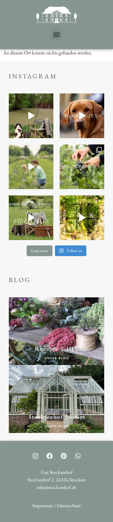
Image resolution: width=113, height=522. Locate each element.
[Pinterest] (63, 456)
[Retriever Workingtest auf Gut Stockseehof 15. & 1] (82, 115)
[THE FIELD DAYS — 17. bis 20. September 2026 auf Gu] (31, 217)
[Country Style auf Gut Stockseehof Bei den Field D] (31, 115)
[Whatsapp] (78, 456)
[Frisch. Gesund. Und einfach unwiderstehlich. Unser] (82, 166)
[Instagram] (35, 456)
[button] (56, 34)
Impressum (42, 505)
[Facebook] (49, 456)
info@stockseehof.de (56, 487)
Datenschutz (69, 505)
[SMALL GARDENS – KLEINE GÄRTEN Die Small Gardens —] (82, 217)
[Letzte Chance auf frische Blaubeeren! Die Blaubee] (31, 166)
